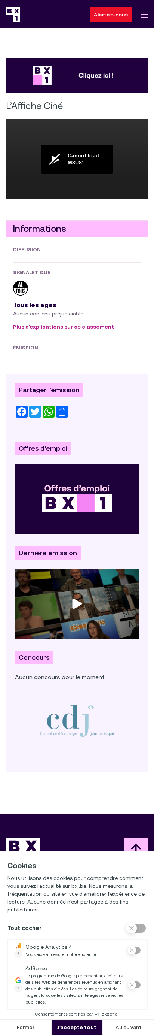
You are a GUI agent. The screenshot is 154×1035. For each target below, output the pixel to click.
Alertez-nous (111, 14)
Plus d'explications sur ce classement (63, 327)
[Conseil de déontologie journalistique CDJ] (77, 720)
